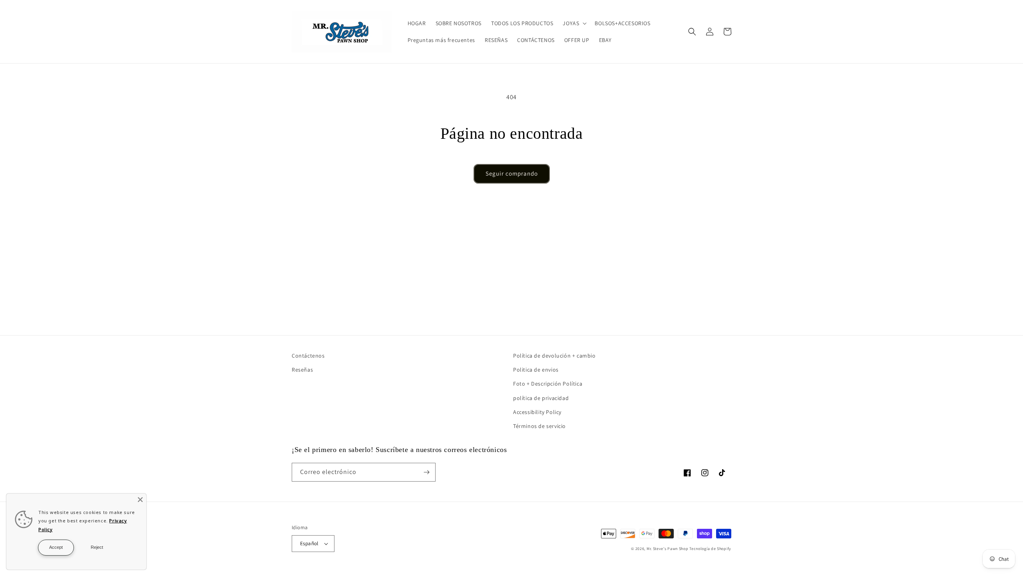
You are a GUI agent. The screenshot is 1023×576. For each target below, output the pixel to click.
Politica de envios (536, 369)
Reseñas (302, 369)
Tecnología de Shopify (710, 548)
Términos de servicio (539, 426)
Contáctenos (308, 355)
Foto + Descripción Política (547, 383)
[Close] (140, 500)
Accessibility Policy (537, 412)
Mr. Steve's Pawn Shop (668, 548)
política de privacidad (541, 398)
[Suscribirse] (426, 472)
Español (309, 543)
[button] (574, 23)
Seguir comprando (512, 173)
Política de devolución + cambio (554, 355)
